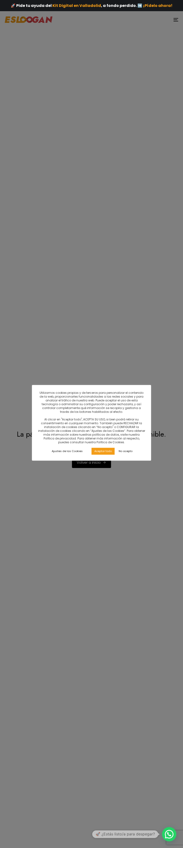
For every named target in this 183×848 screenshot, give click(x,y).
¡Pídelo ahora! (158, 5)
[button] (169, 834)
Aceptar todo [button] (103, 451)
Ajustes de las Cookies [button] (67, 451)
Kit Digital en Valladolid (76, 5)
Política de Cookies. (111, 442)
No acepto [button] (125, 451)
